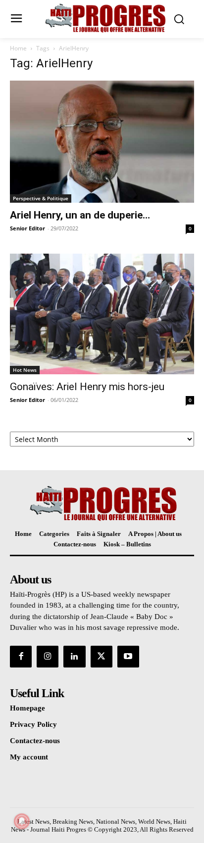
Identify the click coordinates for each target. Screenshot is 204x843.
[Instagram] (47, 656)
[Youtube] (128, 656)
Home (18, 48)
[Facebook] (21, 656)
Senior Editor (27, 228)
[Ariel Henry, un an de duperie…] (102, 142)
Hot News (25, 369)
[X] (101, 656)
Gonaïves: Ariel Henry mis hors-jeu (87, 387)
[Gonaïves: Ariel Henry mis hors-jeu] (102, 314)
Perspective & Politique (40, 198)
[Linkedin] (74, 656)
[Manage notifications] (22, 821)
